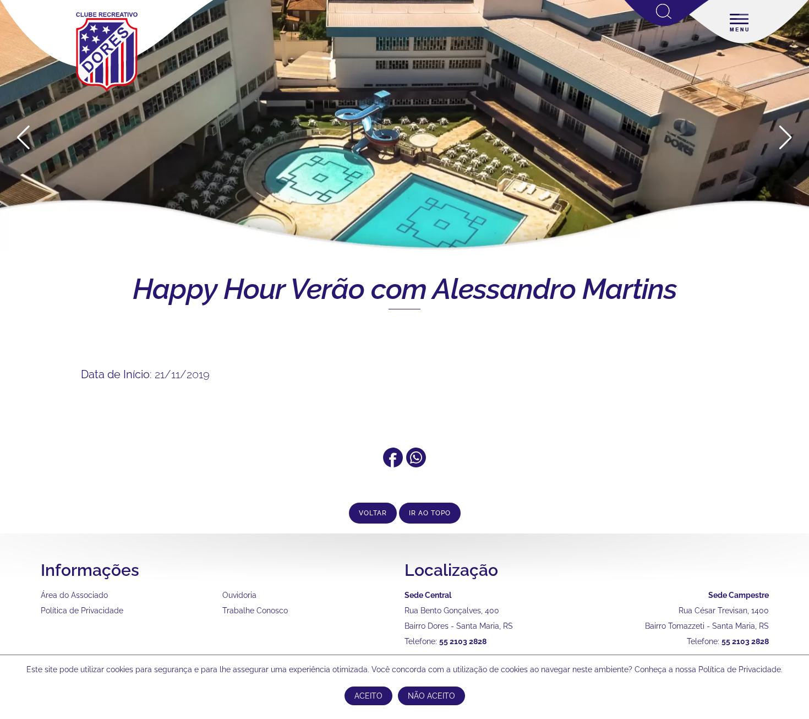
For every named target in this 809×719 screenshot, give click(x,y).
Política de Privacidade (82, 610)
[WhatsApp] (416, 463)
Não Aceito (431, 695)
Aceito (368, 695)
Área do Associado (74, 595)
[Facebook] (393, 463)
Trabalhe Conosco (255, 610)
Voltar (373, 513)
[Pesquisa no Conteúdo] (667, 24)
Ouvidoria (239, 595)
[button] (785, 138)
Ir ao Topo (430, 513)
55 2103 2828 (463, 641)
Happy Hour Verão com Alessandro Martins (405, 289)
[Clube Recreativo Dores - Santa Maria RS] (106, 91)
